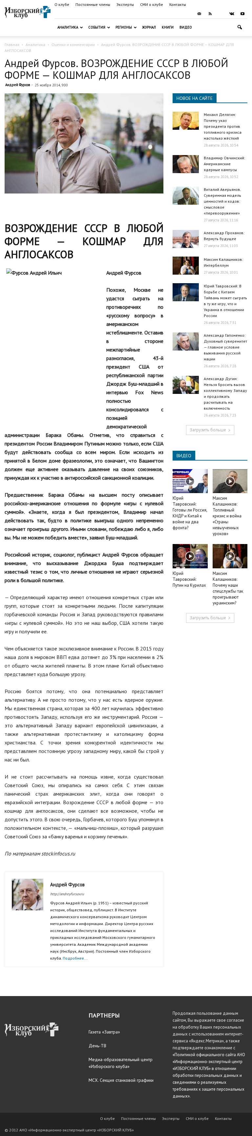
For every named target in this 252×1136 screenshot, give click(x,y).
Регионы (124, 27)
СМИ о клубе (151, 4)
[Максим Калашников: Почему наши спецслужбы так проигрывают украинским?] (230, 556)
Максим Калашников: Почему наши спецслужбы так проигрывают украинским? (228, 588)
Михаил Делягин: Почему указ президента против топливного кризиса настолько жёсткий (223, 126)
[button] (239, 27)
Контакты (177, 4)
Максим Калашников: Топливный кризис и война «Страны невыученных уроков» (227, 515)
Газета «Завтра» (104, 1032)
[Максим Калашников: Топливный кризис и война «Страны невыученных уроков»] (230, 481)
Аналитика (67, 27)
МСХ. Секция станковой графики (121, 1080)
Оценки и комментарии (73, 44)
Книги (168, 27)
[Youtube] (242, 13)
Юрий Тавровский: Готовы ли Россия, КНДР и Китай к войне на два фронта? (190, 513)
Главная (12, 44)
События (96, 27)
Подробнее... (75, 958)
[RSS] (210, 13)
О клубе (61, 4)
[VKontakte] (232, 13)
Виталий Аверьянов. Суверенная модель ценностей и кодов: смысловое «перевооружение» (222, 201)
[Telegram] (221, 13)
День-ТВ (97, 1046)
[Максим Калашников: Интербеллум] (186, 266)
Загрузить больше (208, 430)
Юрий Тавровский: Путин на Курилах (189, 579)
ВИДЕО (184, 456)
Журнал (149, 27)
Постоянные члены (92, 4)
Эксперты (125, 4)
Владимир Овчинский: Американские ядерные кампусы (224, 163)
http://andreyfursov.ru (67, 894)
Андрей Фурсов (17, 84)
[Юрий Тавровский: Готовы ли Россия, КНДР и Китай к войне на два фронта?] (190, 481)
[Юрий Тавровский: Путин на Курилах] (190, 556)
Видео (185, 27)
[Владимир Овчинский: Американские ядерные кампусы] (186, 164)
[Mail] (199, 13)
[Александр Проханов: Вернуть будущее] (186, 239)
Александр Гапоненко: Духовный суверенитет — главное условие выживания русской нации (225, 347)
